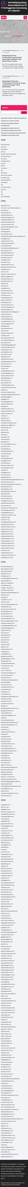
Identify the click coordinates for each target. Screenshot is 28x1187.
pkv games (11, 1166)
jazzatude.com (5, 640)
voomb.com (4, 368)
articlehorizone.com (7, 925)
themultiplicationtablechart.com (11, 786)
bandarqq (4, 1164)
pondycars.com (6, 1072)
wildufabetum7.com (7, 557)
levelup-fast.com (6, 946)
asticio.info (4, 435)
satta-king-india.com (7, 920)
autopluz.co (4, 597)
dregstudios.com (6, 661)
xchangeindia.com (6, 1100)
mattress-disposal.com (8, 392)
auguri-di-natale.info (7, 583)
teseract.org (5, 1046)
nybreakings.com (6, 1093)
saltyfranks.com (6, 635)
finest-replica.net (6, 1036)
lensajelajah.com (6, 845)
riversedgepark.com (7, 826)
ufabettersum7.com (7, 529)
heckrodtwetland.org (7, 720)
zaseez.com (4, 828)
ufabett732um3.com (7, 1017)
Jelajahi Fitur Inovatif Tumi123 (10, 121)
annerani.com (5, 637)
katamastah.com (6, 428)
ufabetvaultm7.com (7, 972)
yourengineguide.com (7, 1090)
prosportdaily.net (6, 1041)
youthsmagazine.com (7, 324)
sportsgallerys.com (7, 352)
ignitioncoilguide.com (7, 1147)
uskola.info (4, 1020)
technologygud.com (7, 402)
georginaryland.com (7, 711)
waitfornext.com (6, 1024)
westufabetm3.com (7, 553)
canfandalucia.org (6, 1088)
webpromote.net (6, 699)
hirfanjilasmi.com (6, 461)
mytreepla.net (5, 949)
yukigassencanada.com (8, 923)
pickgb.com (4, 406)
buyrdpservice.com (7, 281)
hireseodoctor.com (7, 942)
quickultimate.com (6, 487)
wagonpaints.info (6, 1022)
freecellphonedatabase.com (10, 248)
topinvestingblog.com (7, 628)
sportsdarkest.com (7, 328)
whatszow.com (5, 887)
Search (5, 108)
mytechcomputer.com (8, 1149)
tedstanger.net (5, 1015)
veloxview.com (5, 550)
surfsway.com (5, 901)
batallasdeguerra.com (8, 659)
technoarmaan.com (7, 1116)
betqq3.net (4, 734)
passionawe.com (6, 477)
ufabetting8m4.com (7, 965)
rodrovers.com (5, 916)
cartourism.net (5, 763)
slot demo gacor (6, 187)
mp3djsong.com (6, 576)
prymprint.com (5, 446)
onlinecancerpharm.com (8, 387)
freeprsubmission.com (8, 1057)
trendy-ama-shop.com (8, 1048)
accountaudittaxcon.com (8, 444)
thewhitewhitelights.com (8, 715)
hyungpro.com (5, 335)
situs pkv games (6, 180)
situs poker (4, 149)
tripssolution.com (6, 918)
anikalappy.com (6, 989)
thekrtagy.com (5, 1098)
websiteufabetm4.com (8, 984)
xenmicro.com (5, 852)
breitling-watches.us (7, 590)
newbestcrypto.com (7, 293)
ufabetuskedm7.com (7, 541)
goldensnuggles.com (7, 276)
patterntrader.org (6, 413)
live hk (3, 166)
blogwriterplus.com (7, 215)
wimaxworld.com (6, 677)
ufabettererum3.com (7, 524)
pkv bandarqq (5, 196)
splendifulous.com (6, 958)
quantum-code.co (6, 1029)
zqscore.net (4, 430)
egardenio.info (5, 437)
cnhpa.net (4, 416)
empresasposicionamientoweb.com (12, 1119)
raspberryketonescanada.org (10, 1079)
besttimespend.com (7, 451)
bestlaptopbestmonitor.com (10, 708)
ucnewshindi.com (6, 246)
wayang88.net (5, 982)
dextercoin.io (5, 791)
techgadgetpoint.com (7, 371)
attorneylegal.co (6, 366)
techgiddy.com (5, 239)
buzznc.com (4, 1123)
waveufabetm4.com (7, 979)
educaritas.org (5, 842)
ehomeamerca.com (7, 890)
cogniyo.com (5, 456)
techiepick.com (5, 1067)
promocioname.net (7, 675)
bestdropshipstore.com (8, 897)
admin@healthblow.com (11, 50)
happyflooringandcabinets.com (10, 394)
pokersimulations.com (7, 951)
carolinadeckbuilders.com (9, 626)
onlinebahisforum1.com (8, 814)
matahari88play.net (7, 319)
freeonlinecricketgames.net (9, 680)
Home (7, 36)
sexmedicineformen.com (8, 491)
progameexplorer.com (8, 1135)
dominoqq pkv (12, 1164)
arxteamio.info (5, 439)
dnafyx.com (4, 866)
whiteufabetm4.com (7, 987)
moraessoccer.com (7, 666)
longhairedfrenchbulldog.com (10, 312)
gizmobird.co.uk (5, 574)
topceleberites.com (7, 963)
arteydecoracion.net (7, 703)
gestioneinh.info (5, 1038)
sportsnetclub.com (7, 291)
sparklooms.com (6, 506)
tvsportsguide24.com (7, 373)
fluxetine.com (5, 729)
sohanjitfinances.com (7, 501)
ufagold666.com (6, 1060)
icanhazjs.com (5, 755)
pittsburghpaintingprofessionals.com (12, 479)
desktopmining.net (6, 772)
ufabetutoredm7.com (7, 546)
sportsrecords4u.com (7, 961)
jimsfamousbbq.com (7, 566)
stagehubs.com (5, 805)
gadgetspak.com (6, 937)
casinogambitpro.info (7, 220)
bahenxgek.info (5, 231)
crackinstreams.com (7, 935)
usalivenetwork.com (7, 241)
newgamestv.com (6, 350)
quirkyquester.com (6, 489)
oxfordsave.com (6, 295)
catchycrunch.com (7, 831)
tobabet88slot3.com (7, 513)
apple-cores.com (6, 765)
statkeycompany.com (8, 623)
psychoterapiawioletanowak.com (11, 484)
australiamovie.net (6, 571)
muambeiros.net (6, 689)
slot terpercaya (6, 156)
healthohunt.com (6, 1003)
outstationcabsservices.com (9, 1095)
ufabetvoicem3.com (7, 977)
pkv (2, 185)
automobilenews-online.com (10, 1109)
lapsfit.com (4, 944)
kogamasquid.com (6, 784)
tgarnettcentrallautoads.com (10, 593)
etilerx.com (4, 996)
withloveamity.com (7, 873)
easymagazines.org (7, 458)
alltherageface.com (7, 1131)
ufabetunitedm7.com (7, 539)
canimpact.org (5, 758)
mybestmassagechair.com (9, 725)
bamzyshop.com (6, 1069)
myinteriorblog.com (7, 1062)
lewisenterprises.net (7, 859)
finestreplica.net (6, 998)
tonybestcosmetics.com (8, 1121)
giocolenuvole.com (6, 868)
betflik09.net (5, 847)
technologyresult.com (7, 883)
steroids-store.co (6, 701)
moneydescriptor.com (8, 321)
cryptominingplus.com (8, 307)
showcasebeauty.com (7, 618)
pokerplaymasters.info (8, 222)
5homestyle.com (6, 796)
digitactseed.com (6, 906)
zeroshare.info (5, 644)
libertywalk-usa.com (7, 569)
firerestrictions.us (6, 685)
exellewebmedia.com (7, 253)
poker (3, 1178)
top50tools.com (6, 630)
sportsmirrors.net (6, 354)
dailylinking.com (6, 864)
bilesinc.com (5, 647)
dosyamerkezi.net (6, 614)
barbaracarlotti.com (7, 770)
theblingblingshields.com (8, 345)
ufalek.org (4, 390)
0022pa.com (5, 642)
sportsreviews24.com (7, 376)
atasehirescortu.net (7, 359)
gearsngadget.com (7, 939)
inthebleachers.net (7, 774)
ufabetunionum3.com (7, 968)
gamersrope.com (6, 250)
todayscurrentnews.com (8, 515)
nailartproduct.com (7, 904)
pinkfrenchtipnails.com (8, 347)
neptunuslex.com (6, 581)
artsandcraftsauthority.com (9, 1154)
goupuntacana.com (7, 824)
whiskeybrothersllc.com (8, 555)
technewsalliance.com (8, 1010)
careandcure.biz (6, 454)
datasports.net (5, 357)
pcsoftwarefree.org (7, 861)
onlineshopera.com (7, 854)
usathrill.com (5, 1083)
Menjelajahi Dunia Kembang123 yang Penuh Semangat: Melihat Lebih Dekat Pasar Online (12, 58)
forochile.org (5, 668)
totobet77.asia (5, 517)
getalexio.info (5, 442)
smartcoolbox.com (7, 498)
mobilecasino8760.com (8, 732)
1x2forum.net (5, 807)
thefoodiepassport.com (8, 748)
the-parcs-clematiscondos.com (11, 208)
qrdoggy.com (5, 399)
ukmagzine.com (6, 260)
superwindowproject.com (9, 751)
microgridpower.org (7, 468)
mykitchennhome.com (8, 744)
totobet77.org (5, 520)
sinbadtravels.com (6, 257)
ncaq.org (3, 850)
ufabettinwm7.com (7, 531)
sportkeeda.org (5, 449)
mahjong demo (5, 161)
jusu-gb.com (5, 210)
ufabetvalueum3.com (7, 970)
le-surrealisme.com (7, 616)
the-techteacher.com (8, 1107)
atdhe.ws (3, 718)
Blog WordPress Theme (8, 1183)
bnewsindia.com (6, 1064)
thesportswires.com (7, 333)
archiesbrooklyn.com (7, 687)
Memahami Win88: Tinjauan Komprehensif (14, 118)
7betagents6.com (6, 930)
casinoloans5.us (5, 737)
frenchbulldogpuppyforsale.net (10, 781)
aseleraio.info (5, 432)
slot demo (4, 159)
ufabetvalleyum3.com (7, 548)
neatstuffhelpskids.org (8, 663)
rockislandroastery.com (8, 1138)
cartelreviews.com (6, 899)
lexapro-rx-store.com (7, 777)
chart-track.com (6, 670)
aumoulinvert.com (6, 746)
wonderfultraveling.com (8, 673)
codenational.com (6, 1133)
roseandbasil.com (6, 713)
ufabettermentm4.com (8, 527)
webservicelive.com (7, 1157)
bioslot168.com (5, 1152)
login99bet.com (5, 809)
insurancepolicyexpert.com (9, 621)
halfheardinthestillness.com (9, 722)
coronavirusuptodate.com (9, 932)
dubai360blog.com (6, 378)
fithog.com (4, 706)
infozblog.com (5, 692)
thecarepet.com (6, 213)
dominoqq (4, 182)
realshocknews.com (7, 404)
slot (2, 171)
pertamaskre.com (6, 234)
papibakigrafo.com (7, 753)
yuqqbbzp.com (5, 927)
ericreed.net (4, 727)
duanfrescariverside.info (8, 994)
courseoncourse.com (7, 224)
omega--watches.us (7, 588)
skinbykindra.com (6, 1128)
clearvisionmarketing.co (8, 1027)
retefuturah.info (6, 1005)
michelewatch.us (6, 585)
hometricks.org (5, 463)
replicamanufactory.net (8, 953)
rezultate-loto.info (6, 956)
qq (1, 192)
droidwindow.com (6, 1055)
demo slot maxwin (6, 175)
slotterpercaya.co (6, 496)
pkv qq (3, 152)
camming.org (5, 819)
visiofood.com (5, 1053)
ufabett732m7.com (7, 1050)
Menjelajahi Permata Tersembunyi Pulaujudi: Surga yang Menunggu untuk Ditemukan (13, 84)
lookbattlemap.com (7, 279)
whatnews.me (5, 1031)
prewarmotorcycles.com (8, 609)
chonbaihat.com (6, 694)
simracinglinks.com (7, 611)
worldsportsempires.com (8, 423)
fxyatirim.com (5, 878)
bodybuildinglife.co (6, 397)
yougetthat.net (5, 288)
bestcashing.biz (5, 682)
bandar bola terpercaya (8, 154)
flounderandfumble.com (8, 1001)
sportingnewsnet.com (7, 338)
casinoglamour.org (6, 788)
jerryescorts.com (6, 364)
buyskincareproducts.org (8, 779)
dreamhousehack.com (8, 1105)
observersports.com (7, 305)
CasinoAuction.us (6, 739)
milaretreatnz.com (6, 649)
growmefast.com (6, 383)
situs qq (3, 189)
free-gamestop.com (7, 255)
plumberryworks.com (7, 482)
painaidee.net (5, 326)
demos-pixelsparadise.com (9, 604)
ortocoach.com (5, 475)
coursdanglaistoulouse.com (9, 578)
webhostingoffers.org (7, 885)
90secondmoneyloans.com (9, 911)
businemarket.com (7, 317)
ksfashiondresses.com (7, 411)
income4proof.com (7, 840)
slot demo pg (5, 178)
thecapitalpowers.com (8, 510)
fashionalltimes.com (7, 1112)
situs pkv (3, 147)
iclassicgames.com (7, 298)
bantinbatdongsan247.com (9, 227)
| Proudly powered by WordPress (13, 1184)
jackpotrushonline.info (7, 243)
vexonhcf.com (5, 602)
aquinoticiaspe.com (7, 309)
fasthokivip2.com (6, 302)
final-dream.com (6, 1034)
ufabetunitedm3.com (7, 536)
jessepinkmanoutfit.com (8, 267)
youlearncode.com (6, 876)
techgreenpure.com (7, 894)
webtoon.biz (4, 331)
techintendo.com (6, 892)
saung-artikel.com (6, 300)
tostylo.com (4, 286)
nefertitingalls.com (6, 835)
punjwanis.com (5, 206)
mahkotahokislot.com (7, 385)
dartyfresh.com (5, 857)
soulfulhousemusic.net (7, 503)
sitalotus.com (5, 418)
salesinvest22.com (6, 1043)
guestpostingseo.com (7, 217)
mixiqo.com (4, 470)
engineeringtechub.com (8, 361)
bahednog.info (5, 229)
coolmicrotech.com (7, 1102)
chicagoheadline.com (7, 816)
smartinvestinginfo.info (8, 1008)
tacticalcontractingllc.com (9, 508)
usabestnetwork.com (7, 265)
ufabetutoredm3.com (7, 543)
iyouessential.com (6, 871)
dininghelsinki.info (6, 991)
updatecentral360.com (8, 425)
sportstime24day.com (8, 340)
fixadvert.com (5, 595)
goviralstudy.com (6, 760)
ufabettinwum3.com (7, 534)
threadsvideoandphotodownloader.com (13, 236)
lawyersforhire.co (6, 314)
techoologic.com (6, 1076)
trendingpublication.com (8, 522)
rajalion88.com (5, 821)
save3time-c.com (6, 600)
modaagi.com (5, 652)
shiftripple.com (5, 494)
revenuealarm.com (7, 1142)
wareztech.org (5, 262)
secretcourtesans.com (8, 812)
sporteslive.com (6, 343)
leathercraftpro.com (7, 465)
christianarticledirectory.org (9, 793)
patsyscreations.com (7, 838)
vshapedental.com (6, 1086)
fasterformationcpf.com (8, 274)
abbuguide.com (5, 880)
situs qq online (5, 144)
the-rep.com (5, 633)
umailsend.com (5, 269)
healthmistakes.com (7, 409)
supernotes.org (5, 420)
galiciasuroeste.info (7, 656)
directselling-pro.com (7, 1140)
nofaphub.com (5, 833)
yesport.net (4, 283)
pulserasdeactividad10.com (9, 767)
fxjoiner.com (4, 1126)
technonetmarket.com (8, 1012)
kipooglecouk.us (6, 741)
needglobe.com (6, 472)
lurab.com (4, 1145)
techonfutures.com (7, 1074)
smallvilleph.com (6, 654)
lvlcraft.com (4, 909)
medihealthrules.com (7, 1081)
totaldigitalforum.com (7, 1114)
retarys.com (4, 272)
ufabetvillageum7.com (8, 975)
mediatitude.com (6, 607)
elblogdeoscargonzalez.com (9, 696)
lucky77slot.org (5, 380)
